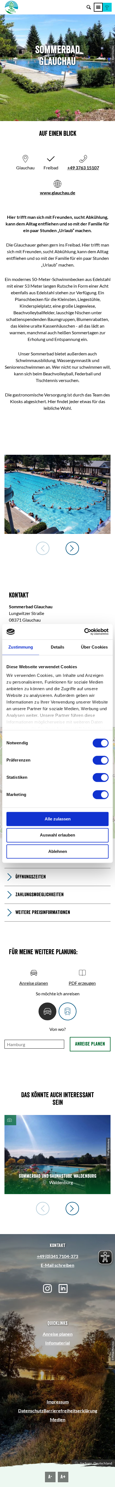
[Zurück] (42, 548)
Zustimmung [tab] (20, 647)
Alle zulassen (58, 819)
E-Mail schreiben (57, 1265)
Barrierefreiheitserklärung (70, 1410)
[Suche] (88, 7)
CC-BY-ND (112, 68)
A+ (63, 1476)
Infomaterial (57, 1342)
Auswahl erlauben (57, 835)
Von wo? (57, 1029)
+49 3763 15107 (83, 167)
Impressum (58, 1401)
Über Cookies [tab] (94, 647)
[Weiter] (72, 548)
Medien (57, 1419)
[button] (107, 7)
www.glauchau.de (57, 192)
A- (50, 1476)
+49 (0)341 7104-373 (57, 1256)
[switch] (101, 760)
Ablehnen (57, 851)
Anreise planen (90, 1043)
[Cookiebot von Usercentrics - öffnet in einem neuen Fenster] (84, 631)
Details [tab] (57, 647)
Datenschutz (31, 1410)
